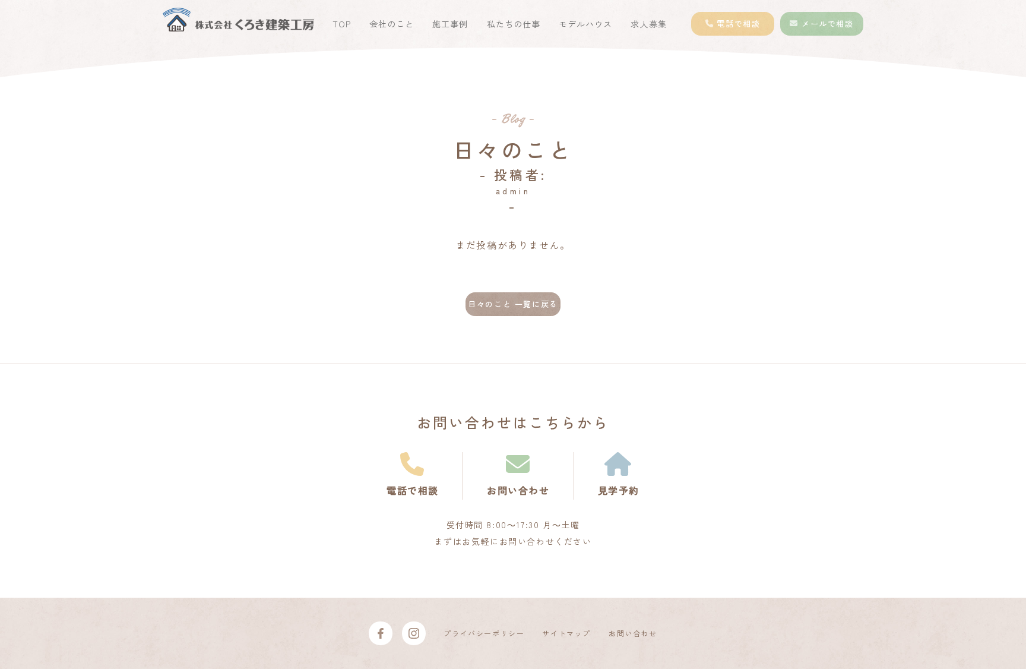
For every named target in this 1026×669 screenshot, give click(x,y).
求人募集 (648, 24)
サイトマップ (566, 633)
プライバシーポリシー (484, 633)
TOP (341, 24)
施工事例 (450, 24)
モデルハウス (585, 24)
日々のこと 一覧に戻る (513, 304)
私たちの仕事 (513, 24)
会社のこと (391, 24)
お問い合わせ (633, 633)
